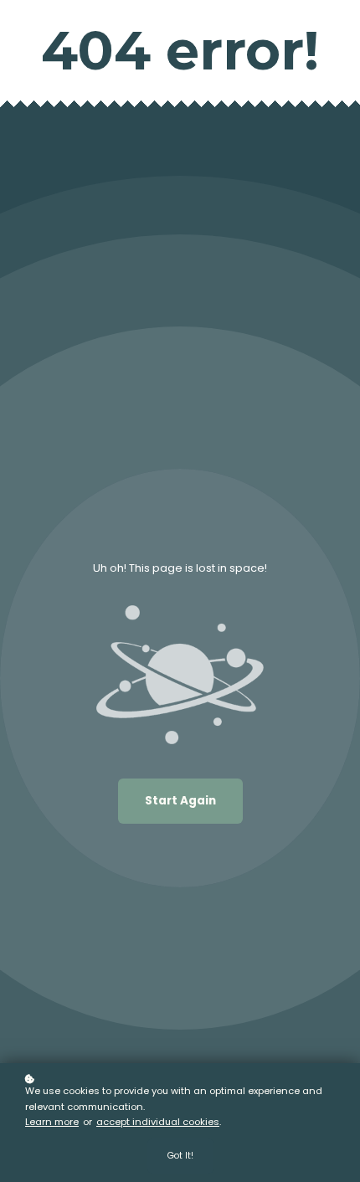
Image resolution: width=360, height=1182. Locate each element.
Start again (180, 801)
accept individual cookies (157, 1121)
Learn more (52, 1121)
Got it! (180, 1155)
